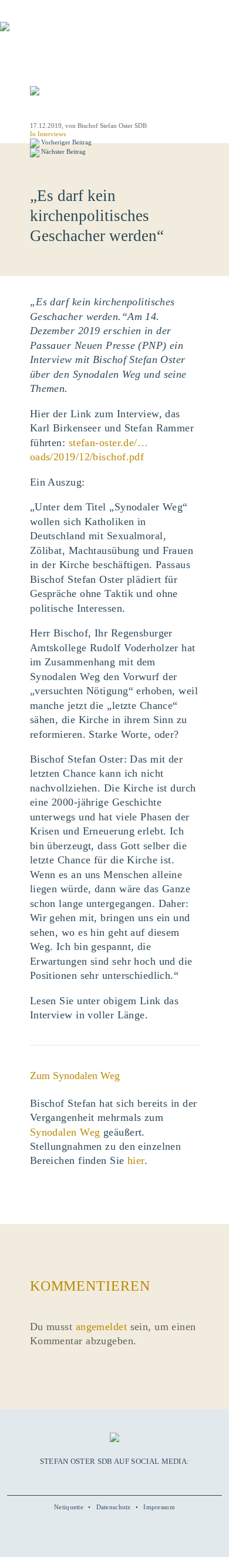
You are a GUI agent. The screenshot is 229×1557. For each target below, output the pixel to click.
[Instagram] (114, 1479)
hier (135, 1160)
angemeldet (101, 1326)
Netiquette (68, 1506)
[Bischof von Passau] (70, 35)
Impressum (159, 1506)
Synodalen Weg (65, 1132)
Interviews (52, 133)
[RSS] (140, 1479)
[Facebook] (88, 1479)
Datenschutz (113, 1506)
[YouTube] (101, 1479)
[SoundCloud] (127, 1479)
